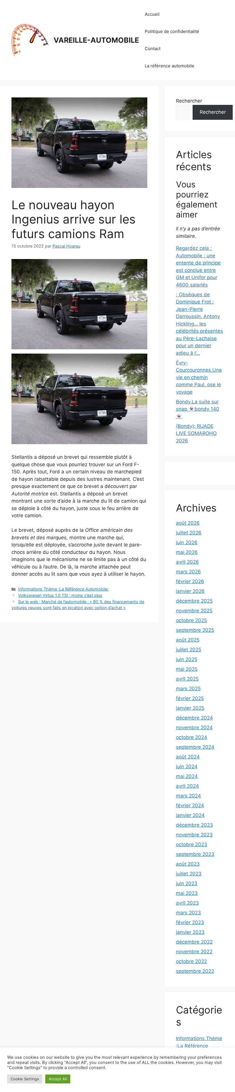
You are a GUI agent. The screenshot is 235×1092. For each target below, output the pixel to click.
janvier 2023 (190, 932)
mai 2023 (187, 893)
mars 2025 (188, 688)
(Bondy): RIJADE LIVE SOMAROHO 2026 (196, 433)
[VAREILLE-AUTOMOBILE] (30, 40)
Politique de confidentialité (172, 31)
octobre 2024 (191, 737)
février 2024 (190, 805)
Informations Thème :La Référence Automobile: (63, 589)
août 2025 (187, 640)
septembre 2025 (195, 630)
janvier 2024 (190, 815)
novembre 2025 (194, 610)
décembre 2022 (194, 942)
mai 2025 (186, 669)
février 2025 (190, 698)
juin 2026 (186, 542)
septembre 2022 (195, 971)
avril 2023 (187, 903)
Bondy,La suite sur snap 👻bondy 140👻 (197, 409)
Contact (152, 48)
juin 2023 (186, 883)
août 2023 (188, 864)
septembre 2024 (195, 747)
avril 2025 (187, 679)
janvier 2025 (190, 708)
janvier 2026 (190, 591)
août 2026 (188, 523)
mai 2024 (187, 776)
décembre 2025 (194, 601)
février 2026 (190, 581)
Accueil (152, 14)
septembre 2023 (195, 854)
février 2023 (190, 922)
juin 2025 (186, 659)
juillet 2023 (188, 874)
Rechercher (189, 101)
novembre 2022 (194, 951)
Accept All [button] (58, 1079)
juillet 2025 (188, 649)
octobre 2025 (191, 620)
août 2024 (188, 757)
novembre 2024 (194, 727)
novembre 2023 (194, 835)
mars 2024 (188, 796)
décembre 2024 (194, 718)
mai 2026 (187, 552)
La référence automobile (169, 65)
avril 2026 (187, 562)
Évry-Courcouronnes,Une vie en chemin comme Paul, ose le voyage (199, 377)
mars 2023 (188, 912)
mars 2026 (188, 572)
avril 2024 (187, 786)
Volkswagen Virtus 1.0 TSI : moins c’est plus (60, 595)
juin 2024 (186, 766)
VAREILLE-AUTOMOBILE (96, 40)
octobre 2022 (191, 961)
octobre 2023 (191, 844)
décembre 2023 (194, 825)
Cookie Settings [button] (25, 1079)
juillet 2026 (188, 533)
